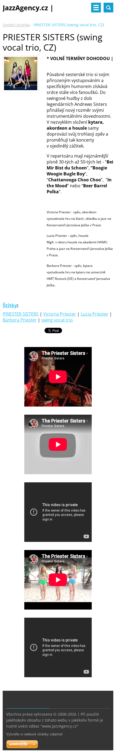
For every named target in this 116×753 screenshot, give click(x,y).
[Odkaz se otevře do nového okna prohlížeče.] (20, 88)
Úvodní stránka (16, 24)
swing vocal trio (57, 320)
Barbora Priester (20, 320)
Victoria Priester (59, 314)
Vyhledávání (108, 7)
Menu (96, 7)
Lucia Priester (94, 314)
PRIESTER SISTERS (21, 314)
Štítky (10, 305)
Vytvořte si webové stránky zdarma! (34, 734)
